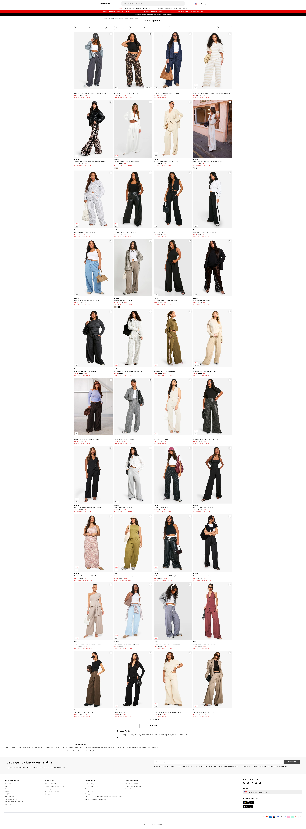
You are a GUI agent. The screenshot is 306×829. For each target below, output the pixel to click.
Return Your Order (51, 784)
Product (87, 794)
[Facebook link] (252, 783)
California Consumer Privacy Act (95, 799)
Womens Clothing (118, 18)
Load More (153, 726)
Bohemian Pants (71, 751)
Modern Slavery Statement (134, 786)
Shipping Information (52, 789)
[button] (195, 3)
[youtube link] (256, 783)
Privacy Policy (89, 784)
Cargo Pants (16, 748)
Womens (111, 18)
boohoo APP (8, 804)
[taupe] (117, 168)
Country (246, 788)
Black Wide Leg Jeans (133, 748)
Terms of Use (89, 791)
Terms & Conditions (91, 786)
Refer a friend (129, 789)
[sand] (194, 168)
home (105, 18)
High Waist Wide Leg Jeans (40, 748)
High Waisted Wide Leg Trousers (80, 748)
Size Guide (7, 784)
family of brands (213, 766)
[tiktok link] (260, 783)
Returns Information (52, 791)
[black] (196, 168)
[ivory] (115, 168)
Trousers (126, 18)
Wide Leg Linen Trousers (59, 748)
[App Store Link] (248, 804)
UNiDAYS (7, 794)
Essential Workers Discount (13, 801)
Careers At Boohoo (131, 784)
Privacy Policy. (283, 766)
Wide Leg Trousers (134, 18)
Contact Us (48, 794)
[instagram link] (244, 783)
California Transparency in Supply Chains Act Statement (104, 796)
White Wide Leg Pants (99, 748)
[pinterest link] (248, 783)
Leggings (8, 748)
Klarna (6, 789)
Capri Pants (26, 748)
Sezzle (6, 791)
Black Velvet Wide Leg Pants (87, 751)
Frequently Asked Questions (54, 786)
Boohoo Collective (10, 799)
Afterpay (7, 786)
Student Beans (9, 796)
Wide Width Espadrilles (150, 748)
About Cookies (90, 789)
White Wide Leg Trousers (116, 748)
